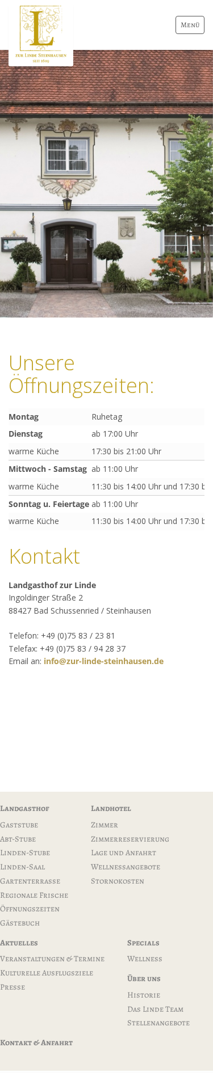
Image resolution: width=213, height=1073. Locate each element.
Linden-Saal (22, 866)
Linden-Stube (25, 852)
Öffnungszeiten (30, 908)
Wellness (144, 958)
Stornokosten (117, 880)
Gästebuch (20, 922)
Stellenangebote (158, 1022)
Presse (12, 986)
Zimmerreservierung (130, 838)
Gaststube (19, 824)
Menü (190, 24)
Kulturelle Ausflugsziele (46, 972)
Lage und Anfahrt (123, 852)
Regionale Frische (34, 895)
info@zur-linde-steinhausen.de (104, 661)
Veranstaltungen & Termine (52, 958)
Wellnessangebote (125, 866)
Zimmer (104, 824)
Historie (143, 994)
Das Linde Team (155, 1009)
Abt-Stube (18, 838)
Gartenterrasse (30, 880)
